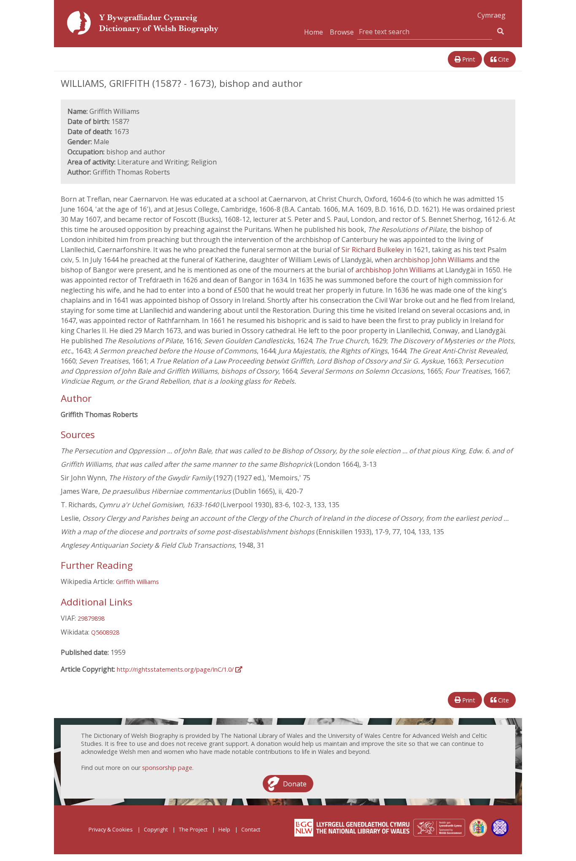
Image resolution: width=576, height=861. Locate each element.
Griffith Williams (137, 582)
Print (467, 59)
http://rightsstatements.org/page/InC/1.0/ (176, 669)
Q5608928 (105, 632)
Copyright (156, 829)
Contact (250, 829)
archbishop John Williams (435, 259)
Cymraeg (491, 15)
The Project (193, 829)
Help (224, 829)
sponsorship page (167, 768)
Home (313, 32)
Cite (502, 59)
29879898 (91, 618)
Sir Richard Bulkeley (374, 249)
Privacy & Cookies (111, 829)
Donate (295, 783)
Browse (342, 32)
